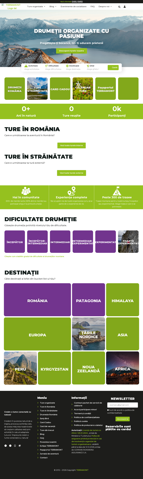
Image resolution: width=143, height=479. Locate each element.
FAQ (92, 6)
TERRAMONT (82, 470)
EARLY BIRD (77, 2)
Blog (51, 6)
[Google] (20, 446)
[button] (119, 6)
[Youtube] (15, 446)
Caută (114, 67)
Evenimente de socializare (73, 6)
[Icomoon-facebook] (5, 446)
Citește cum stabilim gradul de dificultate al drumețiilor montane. (34, 256)
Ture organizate (35, 6)
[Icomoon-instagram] (10, 446)
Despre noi (104, 6)
